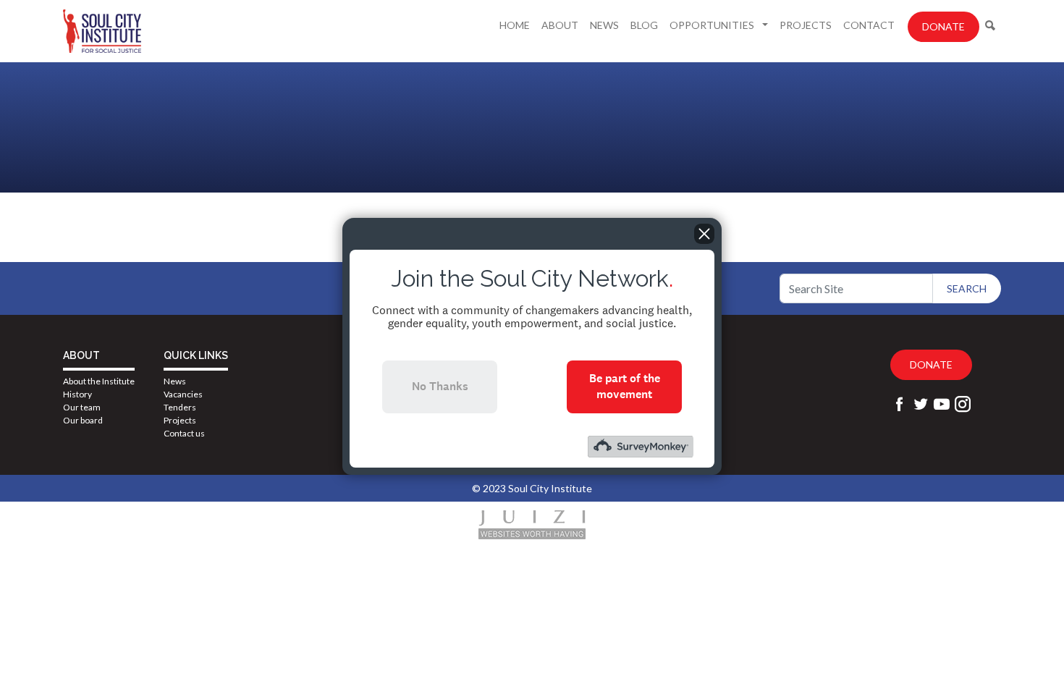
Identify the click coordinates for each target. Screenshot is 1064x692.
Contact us (184, 433)
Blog (644, 25)
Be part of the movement (624, 386)
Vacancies (183, 394)
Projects (806, 25)
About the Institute (99, 381)
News (604, 25)
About (559, 25)
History (77, 394)
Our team (82, 407)
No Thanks (440, 386)
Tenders (180, 407)
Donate (943, 26)
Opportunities (713, 25)
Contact (869, 25)
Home (514, 25)
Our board (83, 420)
